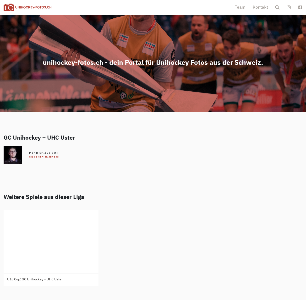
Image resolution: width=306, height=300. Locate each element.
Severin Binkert (44, 156)
